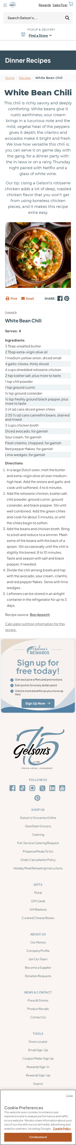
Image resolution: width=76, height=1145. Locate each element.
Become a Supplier (38, 967)
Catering (38, 834)
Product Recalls (38, 1009)
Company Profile (38, 950)
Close (69, 1095)
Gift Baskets (38, 909)
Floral (38, 892)
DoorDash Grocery (38, 826)
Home (9, 78)
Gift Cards (38, 901)
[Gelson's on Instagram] (33, 788)
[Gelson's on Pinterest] (38, 798)
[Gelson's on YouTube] (62, 789)
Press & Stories (38, 1000)
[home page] (13, 5)
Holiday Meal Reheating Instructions (38, 868)
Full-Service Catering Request (38, 843)
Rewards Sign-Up (38, 1075)
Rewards (45, 5)
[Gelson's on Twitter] (43, 788)
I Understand (38, 1137)
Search (38, 1083)
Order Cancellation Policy (38, 860)
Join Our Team (38, 959)
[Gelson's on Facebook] (13, 788)
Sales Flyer (60, 5)
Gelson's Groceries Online (38, 817)
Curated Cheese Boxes (38, 918)
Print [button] (14, 298)
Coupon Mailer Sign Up (38, 1058)
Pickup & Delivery (41, 29)
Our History (38, 942)
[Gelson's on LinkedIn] (53, 788)
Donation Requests (38, 976)
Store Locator (38, 1041)
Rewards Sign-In (38, 1067)
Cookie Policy (62, 1128)
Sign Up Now (35, 703)
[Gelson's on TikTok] (23, 789)
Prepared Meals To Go (38, 851)
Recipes (25, 78)
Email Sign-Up (38, 1050)
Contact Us (38, 1017)
